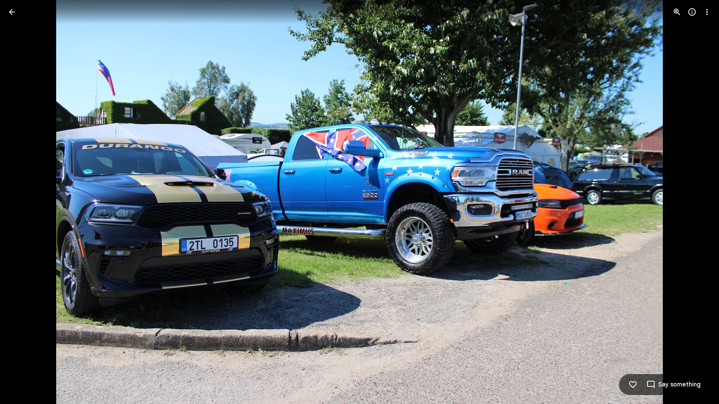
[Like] (632, 384)
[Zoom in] (677, 11)
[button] (20, 202)
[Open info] (692, 11)
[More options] (707, 11)
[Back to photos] (12, 12)
